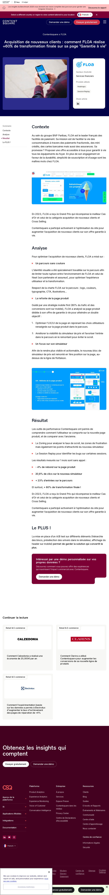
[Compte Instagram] (14, 837)
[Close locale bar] (96, 14)
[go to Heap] (17, 2)
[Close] (49, 872)
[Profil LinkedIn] (4, 837)
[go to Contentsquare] (7, 2)
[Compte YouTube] (9, 837)
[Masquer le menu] (107, 887)
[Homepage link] (7, 787)
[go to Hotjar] (25, 2)
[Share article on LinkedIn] (78, 103)
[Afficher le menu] (104, 21)
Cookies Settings (102, 871)
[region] (26, 881)
